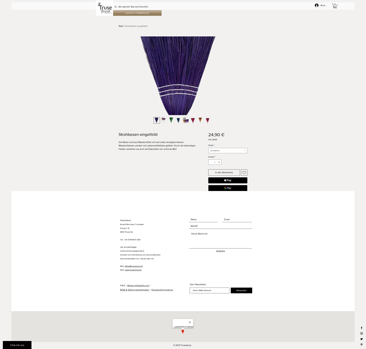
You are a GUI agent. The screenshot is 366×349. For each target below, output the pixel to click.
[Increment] (219, 162)
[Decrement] (210, 162)
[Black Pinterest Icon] (361, 344)
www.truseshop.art (133, 270)
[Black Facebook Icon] (361, 327)
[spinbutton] (214, 162)
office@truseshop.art (134, 266)
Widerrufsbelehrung (138, 285)
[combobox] (227, 150)
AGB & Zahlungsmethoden (134, 290)
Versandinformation (162, 290)
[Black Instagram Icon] (361, 333)
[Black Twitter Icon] (361, 339)
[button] (335, 5)
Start (121, 26)
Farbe (211, 145)
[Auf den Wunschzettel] (244, 172)
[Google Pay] (227, 188)
